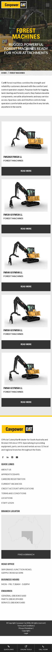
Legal (26, 633)
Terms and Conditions (13, 493)
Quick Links (8, 649)
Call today (43, 649)
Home (4, 73)
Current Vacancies (11, 484)
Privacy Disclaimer (26, 628)
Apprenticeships (10, 474)
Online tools (26, 649)
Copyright (25, 631)
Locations (7, 498)
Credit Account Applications (17, 488)
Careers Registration (13, 479)
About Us (6, 469)
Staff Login (7, 503)
